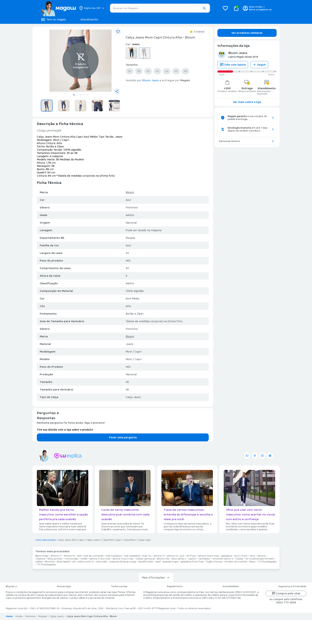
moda (19, 616)
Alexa (252, 561)
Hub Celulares (114, 556)
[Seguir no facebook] (255, 456)
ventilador (204, 559)
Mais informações (153, 577)
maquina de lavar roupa (122, 561)
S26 (79, 556)
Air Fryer (191, 556)
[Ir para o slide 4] (83, 94)
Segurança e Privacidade (292, 586)
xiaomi (192, 559)
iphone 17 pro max (100, 559)
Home (9, 616)
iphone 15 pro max (123, 559)
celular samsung (145, 559)
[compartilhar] (116, 91)
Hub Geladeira (132, 556)
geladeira (226, 556)
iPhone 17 (56, 556)
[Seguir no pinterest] (270, 456)
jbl (74, 561)
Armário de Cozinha (236, 561)
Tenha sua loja (119, 586)
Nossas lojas (64, 586)
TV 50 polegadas (267, 561)
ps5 (182, 556)
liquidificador (145, 561)
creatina (40, 559)
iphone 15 (159, 556)
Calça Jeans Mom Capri (70, 540)
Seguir (261, 64)
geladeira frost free (192, 561)
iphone (261, 556)
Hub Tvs (146, 556)
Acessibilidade (231, 586)
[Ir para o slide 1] (74, 94)
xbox (252, 556)
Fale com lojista (235, 64)
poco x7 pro (241, 556)
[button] (204, 8)
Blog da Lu (11, 586)
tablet (39, 561)
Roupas (42, 616)
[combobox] (160, 8)
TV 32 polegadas (46, 564)
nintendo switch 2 (223, 559)
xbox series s (179, 559)
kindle (84, 559)
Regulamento (175, 586)
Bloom (130, 192)
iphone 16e (163, 559)
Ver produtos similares (247, 32)
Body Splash (63, 561)
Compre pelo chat (288, 593)
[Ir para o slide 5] (87, 94)
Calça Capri (144, 540)
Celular (239, 559)
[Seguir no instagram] (262, 456)
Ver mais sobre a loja (247, 102)
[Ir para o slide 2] (77, 94)
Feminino (30, 616)
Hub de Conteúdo (94, 556)
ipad (158, 561)
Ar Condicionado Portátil (260, 559)
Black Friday (42, 556)
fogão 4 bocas (214, 561)
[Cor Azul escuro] (131, 53)
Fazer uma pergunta (123, 437)
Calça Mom (129, 540)
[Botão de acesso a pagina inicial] (58, 8)
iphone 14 (172, 556)
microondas (71, 559)
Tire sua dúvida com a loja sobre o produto (65, 429)
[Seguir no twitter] (247, 456)
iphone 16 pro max (208, 556)
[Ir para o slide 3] (80, 94)
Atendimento (89, 19)
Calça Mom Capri (111, 540)
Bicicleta (50, 561)
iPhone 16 (69, 556)
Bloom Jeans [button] (150, 80)
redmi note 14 (86, 561)
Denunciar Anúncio (229, 141)
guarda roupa (170, 561)
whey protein (54, 559)
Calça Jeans (93, 540)
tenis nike (101, 561)
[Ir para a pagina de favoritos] (225, 8)
